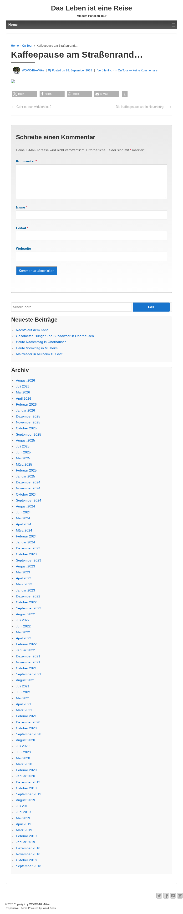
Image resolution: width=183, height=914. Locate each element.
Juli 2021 (23, 686)
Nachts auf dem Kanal (32, 330)
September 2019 (28, 794)
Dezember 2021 (28, 656)
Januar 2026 (25, 410)
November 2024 (28, 488)
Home (15, 45)
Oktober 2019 (26, 788)
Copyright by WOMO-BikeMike (31, 904)
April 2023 (23, 578)
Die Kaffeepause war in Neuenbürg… (141, 107)
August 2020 (25, 740)
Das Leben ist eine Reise (91, 8)
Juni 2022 (23, 626)
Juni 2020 (23, 752)
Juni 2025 (23, 452)
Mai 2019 (23, 818)
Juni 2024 (23, 512)
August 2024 (25, 506)
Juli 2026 (23, 386)
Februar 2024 (26, 536)
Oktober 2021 (26, 668)
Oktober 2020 (26, 728)
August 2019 (25, 800)
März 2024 (24, 530)
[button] (24, 94)
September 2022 (28, 608)
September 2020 (28, 734)
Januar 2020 (25, 776)
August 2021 (25, 680)
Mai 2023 (23, 572)
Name (20, 207)
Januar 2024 (25, 542)
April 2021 (23, 704)
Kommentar (26, 161)
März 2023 (24, 584)
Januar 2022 (25, 650)
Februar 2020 (26, 770)
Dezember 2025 (28, 416)
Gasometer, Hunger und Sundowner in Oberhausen (55, 336)
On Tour (27, 45)
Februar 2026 (26, 404)
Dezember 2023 (28, 548)
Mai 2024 (23, 518)
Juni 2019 (23, 812)
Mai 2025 (23, 458)
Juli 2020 (23, 746)
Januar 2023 (25, 590)
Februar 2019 (26, 836)
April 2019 (23, 824)
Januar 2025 (25, 476)
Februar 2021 (26, 716)
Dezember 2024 (28, 482)
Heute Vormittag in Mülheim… (38, 348)
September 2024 (28, 500)
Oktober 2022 (26, 602)
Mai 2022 (23, 632)
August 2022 (25, 614)
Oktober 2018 (26, 860)
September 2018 (28, 866)
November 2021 (28, 662)
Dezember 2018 (28, 848)
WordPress (49, 908)
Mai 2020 (23, 758)
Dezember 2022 (28, 596)
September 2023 (28, 560)
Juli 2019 (23, 806)
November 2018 (28, 854)
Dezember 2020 (28, 722)
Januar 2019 (25, 842)
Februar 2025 (26, 470)
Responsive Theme (16, 908)
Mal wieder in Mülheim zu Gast (39, 354)
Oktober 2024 (26, 494)
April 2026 (23, 398)
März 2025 (24, 464)
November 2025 (28, 422)
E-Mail (21, 228)
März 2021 (24, 710)
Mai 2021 (23, 698)
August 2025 (25, 440)
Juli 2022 (23, 620)
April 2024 (23, 524)
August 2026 (25, 380)
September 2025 (28, 434)
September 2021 (28, 674)
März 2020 (24, 764)
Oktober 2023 (26, 554)
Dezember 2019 (28, 782)
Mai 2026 (23, 392)
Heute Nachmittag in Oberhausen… (43, 342)
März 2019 (24, 830)
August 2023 (25, 566)
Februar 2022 (26, 644)
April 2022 (23, 638)
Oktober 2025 (26, 428)
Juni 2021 (23, 692)
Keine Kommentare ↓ (146, 70)
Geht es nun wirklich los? (33, 107)
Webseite (23, 248)
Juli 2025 (23, 446)
